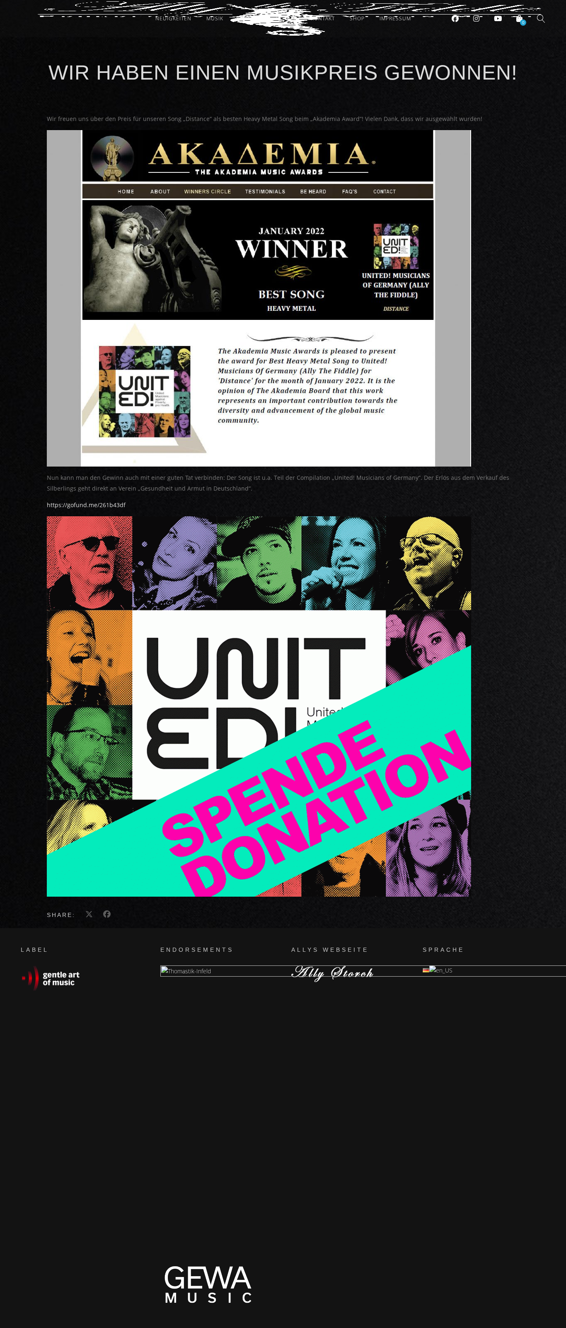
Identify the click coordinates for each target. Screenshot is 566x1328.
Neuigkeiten (173, 18)
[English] (440, 970)
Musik (214, 18)
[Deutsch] (426, 970)
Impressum (395, 18)
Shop (357, 18)
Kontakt (323, 18)
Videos (286, 18)
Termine (249, 18)
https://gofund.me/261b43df (86, 505)
